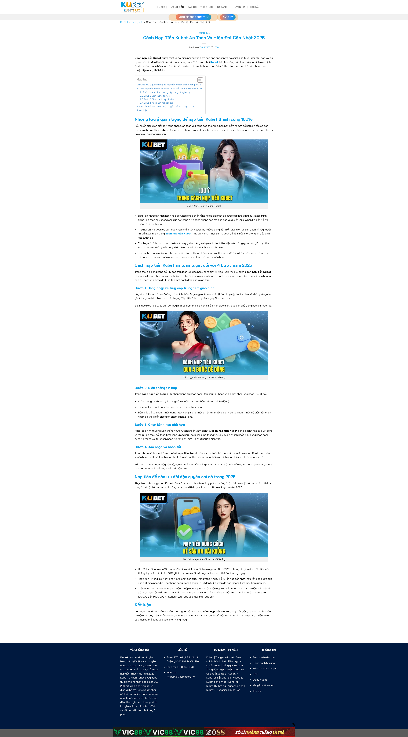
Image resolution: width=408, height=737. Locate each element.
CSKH (256, 674)
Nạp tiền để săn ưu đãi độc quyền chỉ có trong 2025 (166, 106)
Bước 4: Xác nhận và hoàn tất (158, 103)
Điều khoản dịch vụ (264, 657)
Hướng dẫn (176, 7)
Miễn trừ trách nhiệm (265, 668)
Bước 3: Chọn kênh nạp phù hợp (159, 99)
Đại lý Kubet (260, 679)
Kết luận (143, 110)
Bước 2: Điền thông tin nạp (157, 96)
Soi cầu (254, 7)
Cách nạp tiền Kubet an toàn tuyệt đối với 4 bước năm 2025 (170, 88)
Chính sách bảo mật (264, 662)
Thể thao (206, 7)
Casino (192, 7)
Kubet (124, 657)
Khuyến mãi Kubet (263, 685)
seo (217, 47)
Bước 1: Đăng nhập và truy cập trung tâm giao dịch (167, 92)
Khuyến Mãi (238, 7)
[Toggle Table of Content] (198, 80)
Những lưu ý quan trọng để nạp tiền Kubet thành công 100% (169, 84)
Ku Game (221, 7)
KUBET (161, 7)
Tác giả (257, 691)
